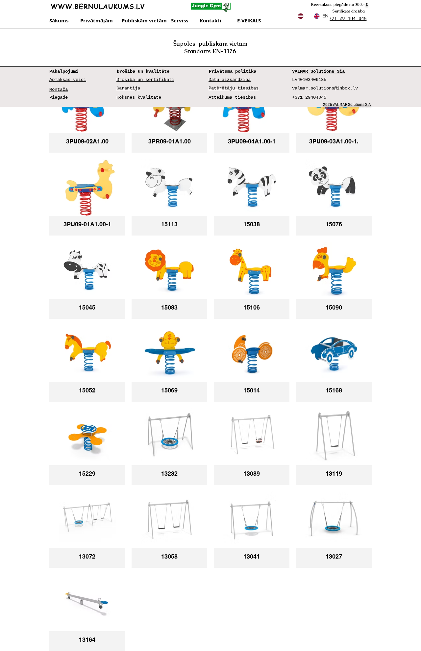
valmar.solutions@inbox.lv (325, 88)
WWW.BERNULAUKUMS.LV (98, 6)
